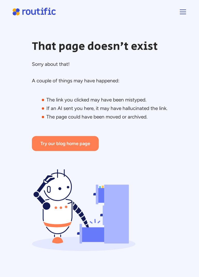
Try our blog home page (65, 143)
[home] (34, 12)
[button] (182, 12)
